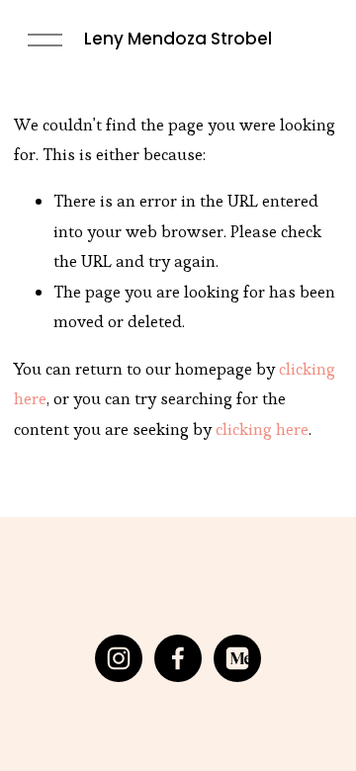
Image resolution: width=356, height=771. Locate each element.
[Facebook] (178, 658)
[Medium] (237, 658)
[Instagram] (118, 658)
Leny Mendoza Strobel (178, 38)
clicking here (262, 429)
